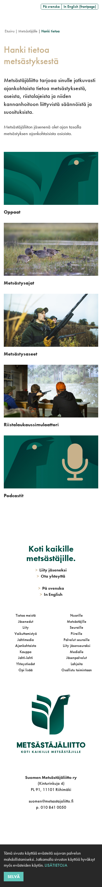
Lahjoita (77, 663)
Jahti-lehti (25, 657)
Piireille (76, 633)
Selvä (14, 876)
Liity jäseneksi (51, 570)
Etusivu (9, 31)
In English (51, 594)
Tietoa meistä (26, 615)
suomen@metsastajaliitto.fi (51, 801)
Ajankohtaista (25, 645)
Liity (26, 627)
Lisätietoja (55, 865)
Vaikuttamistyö (25, 633)
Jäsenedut (25, 621)
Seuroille (76, 627)
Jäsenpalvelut (76, 657)
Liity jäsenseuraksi (76, 645)
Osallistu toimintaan (76, 669)
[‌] (45, 826)
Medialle (76, 651)
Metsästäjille (76, 621)
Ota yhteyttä (51, 576)
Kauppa (25, 651)
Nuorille (76, 615)
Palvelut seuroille (77, 639)
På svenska (51, 6)
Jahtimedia (25, 639)
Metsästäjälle (27, 31)
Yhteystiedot (25, 663)
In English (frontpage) (80, 6)
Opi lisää (25, 669)
